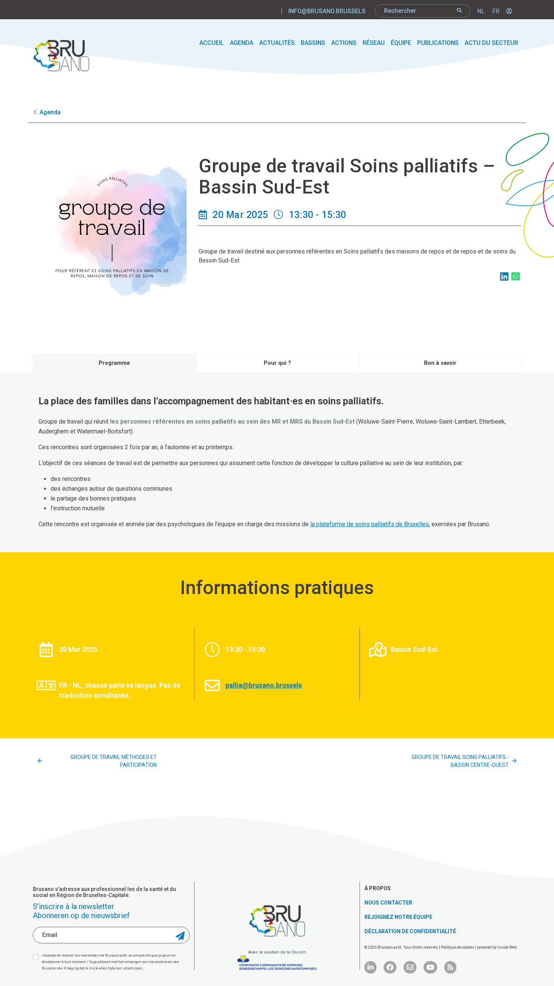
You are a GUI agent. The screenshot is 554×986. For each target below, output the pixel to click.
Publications (438, 42)
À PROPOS (377, 888)
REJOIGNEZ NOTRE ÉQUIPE (398, 917)
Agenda (241, 42)
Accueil (211, 42)
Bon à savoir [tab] (440, 362)
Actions (344, 42)
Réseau (374, 42)
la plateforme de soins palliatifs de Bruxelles (369, 524)
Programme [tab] (114, 362)
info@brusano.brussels (327, 11)
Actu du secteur (491, 42)
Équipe (401, 42)
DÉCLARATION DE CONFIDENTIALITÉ (410, 931)
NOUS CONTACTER (388, 903)
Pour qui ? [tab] (277, 362)
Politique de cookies (458, 947)
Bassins (313, 42)
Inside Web (507, 947)
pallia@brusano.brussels (263, 685)
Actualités (277, 42)
